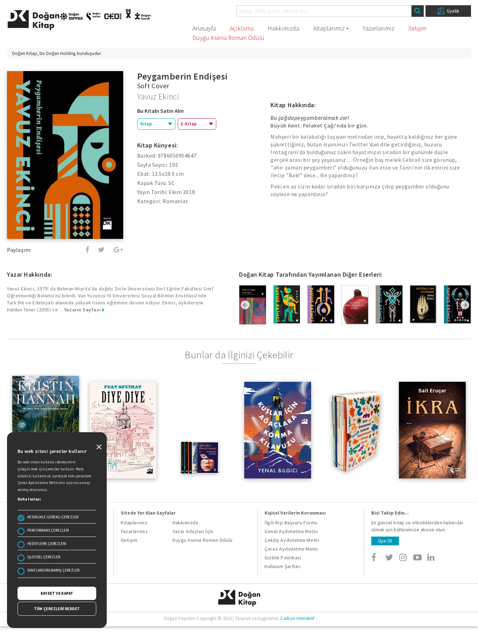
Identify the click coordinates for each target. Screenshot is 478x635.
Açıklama (242, 28)
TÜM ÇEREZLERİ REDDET (57, 608)
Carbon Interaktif (297, 618)
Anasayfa (204, 28)
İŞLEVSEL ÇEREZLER (43, 556)
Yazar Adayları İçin (193, 531)
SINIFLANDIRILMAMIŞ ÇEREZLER (53, 570)
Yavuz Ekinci (158, 96)
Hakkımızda (283, 28)
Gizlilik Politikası (283, 557)
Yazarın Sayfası (83, 309)
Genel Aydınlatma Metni (291, 531)
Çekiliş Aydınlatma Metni (292, 540)
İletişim (417, 28)
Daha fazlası (29, 499)
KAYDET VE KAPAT (57, 593)
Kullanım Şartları (283, 566)
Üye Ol (385, 541)
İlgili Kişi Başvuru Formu (291, 522)
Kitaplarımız (329, 28)
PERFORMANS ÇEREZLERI (48, 530)
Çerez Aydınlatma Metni (291, 549)
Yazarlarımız (378, 28)
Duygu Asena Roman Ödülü (228, 38)
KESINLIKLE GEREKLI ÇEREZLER (52, 517)
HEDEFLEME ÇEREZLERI (46, 543)
